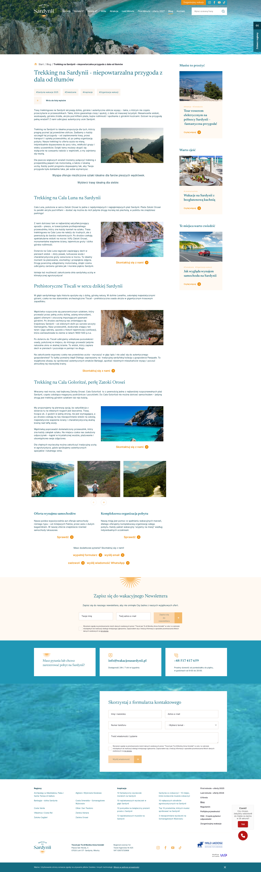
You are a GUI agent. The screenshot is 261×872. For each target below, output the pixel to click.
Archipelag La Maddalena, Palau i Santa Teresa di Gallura (49, 794)
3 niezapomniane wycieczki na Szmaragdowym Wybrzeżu (172, 817)
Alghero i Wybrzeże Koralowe (89, 793)
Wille (103, 11)
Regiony (38, 788)
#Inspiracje (88, 92)
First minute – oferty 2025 (212, 788)
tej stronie (104, 631)
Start (41, 64)
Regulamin (205, 807)
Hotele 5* (79, 11)
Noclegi (66, 11)
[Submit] (223, 11)
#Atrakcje (187, 107)
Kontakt (181, 11)
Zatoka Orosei (82, 817)
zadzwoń (74, 563)
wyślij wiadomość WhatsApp (106, 563)
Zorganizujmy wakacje (193, 2)
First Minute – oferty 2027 (151, 11)
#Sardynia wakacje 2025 (47, 92)
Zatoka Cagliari (40, 817)
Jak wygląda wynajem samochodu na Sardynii (200, 273)
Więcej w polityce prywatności (126, 867)
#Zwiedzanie (198, 107)
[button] (243, 835)
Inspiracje (121, 788)
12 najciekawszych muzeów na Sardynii (131, 817)
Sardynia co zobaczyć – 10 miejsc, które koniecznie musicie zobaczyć (174, 794)
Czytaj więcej (190, 132)
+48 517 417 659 (186, 660)
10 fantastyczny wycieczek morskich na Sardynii (129, 794)
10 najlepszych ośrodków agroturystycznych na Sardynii (172, 802)
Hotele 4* (92, 11)
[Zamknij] (254, 805)
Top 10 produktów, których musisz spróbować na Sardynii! (174, 809)
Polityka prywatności (210, 811)
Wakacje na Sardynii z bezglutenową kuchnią (199, 198)
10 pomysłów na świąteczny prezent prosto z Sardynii (133, 809)
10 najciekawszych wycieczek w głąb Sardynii (131, 802)
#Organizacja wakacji (203, 267)
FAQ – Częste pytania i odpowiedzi (210, 817)
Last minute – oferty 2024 (212, 793)
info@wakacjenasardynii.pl (127, 660)
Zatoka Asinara (82, 813)
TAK (243, 824)
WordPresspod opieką (215, 855)
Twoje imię (87, 616)
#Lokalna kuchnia (191, 191)
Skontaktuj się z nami (130, 262)
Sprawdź (63, 537)
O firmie (204, 797)
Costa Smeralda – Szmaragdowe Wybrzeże (90, 802)
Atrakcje (114, 11)
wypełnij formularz (85, 555)
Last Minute (128, 11)
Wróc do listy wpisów (56, 100)
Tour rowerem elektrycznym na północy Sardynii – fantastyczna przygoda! (200, 117)
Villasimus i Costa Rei (43, 813)
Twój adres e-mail (127, 616)
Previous (94, 502)
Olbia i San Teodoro (84, 808)
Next (104, 502)
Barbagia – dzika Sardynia (45, 800)
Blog (170, 11)
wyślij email (111, 555)
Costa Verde (39, 808)
